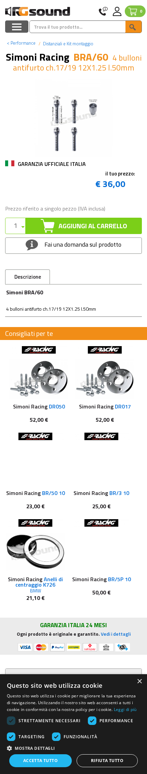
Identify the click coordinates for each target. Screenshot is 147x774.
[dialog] (73, 724)
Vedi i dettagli (116, 633)
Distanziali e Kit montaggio (67, 43)
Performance (21, 43)
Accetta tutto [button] (40, 760)
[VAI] (133, 27)
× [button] (139, 681)
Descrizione (27, 277)
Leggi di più (125, 709)
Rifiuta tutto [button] (107, 760)
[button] (73, 748)
